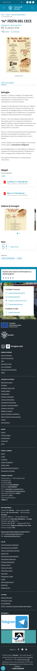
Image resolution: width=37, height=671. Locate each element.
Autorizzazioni (5, 394)
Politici (3, 373)
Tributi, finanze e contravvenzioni (11, 417)
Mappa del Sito (5, 588)
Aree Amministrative (7, 358)
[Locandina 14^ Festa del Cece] (4, 182)
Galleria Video (5, 465)
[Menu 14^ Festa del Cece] (4, 193)
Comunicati (4, 441)
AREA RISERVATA (18, 668)
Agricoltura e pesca (6, 382)
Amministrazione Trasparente (9, 545)
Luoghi (3, 457)
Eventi (3, 454)
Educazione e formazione (8, 402)
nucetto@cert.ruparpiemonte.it (14, 489)
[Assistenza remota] (28, 659)
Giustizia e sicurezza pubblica (9, 405)
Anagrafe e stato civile (7, 388)
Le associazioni (5, 438)
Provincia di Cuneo (6, 601)
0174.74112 (7, 480)
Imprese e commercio (7, 408)
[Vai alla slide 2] (19, 233)
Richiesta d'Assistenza (7, 562)
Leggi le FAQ (5, 553)
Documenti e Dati (6, 364)
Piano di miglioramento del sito (10, 551)
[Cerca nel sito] (32, 8)
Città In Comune (22, 659)
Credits (3, 579)
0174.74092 (7, 482)
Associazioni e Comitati (8, 471)
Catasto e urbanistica (7, 397)
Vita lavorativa (5, 422)
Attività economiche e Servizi (9, 468)
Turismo (3, 420)
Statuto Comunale (6, 568)
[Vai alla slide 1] (17, 233)
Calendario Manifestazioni (18, 15)
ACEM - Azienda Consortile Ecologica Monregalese (16, 606)
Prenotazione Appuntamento (9, 556)
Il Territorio (4, 459)
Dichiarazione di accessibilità (9, 548)
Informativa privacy (7, 571)
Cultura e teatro (6, 435)
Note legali (4, 573)
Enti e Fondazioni (6, 367)
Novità (8, 15)
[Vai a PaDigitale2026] (12, 346)
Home (2, 15)
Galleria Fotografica (7, 462)
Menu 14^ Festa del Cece (16, 193)
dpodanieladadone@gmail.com (14, 534)
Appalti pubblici (5, 391)
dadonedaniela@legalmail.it (12, 536)
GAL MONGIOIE (6, 603)
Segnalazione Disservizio (8, 559)
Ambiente (4, 385)
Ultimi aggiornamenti (7, 582)
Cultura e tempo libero (7, 400)
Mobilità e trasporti (6, 411)
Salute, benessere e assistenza (10, 414)
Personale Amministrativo (9, 370)
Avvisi (3, 444)
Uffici (2, 361)
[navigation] (4, 8)
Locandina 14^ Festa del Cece (17, 181)
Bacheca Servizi (5, 565)
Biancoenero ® (13, 664)
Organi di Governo (6, 355)
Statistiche (4, 585)
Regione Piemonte (7, 2)
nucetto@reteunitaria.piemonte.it (15, 491)
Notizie (3, 432)
